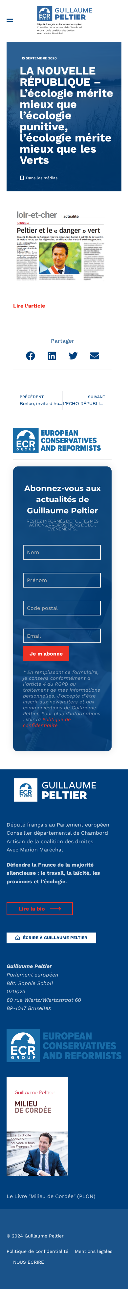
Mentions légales (93, 1251)
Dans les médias (41, 178)
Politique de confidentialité (47, 722)
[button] (30, 355)
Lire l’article (29, 306)
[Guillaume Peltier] (64, 19)
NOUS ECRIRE (28, 1262)
